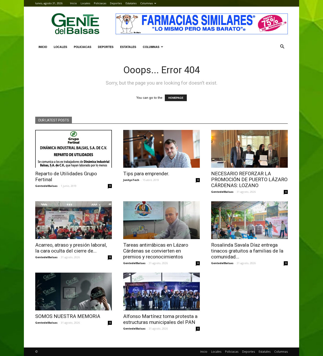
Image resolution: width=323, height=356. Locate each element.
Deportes (116, 3)
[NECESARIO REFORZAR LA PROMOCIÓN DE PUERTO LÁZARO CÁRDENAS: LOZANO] (249, 149)
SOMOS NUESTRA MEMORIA (67, 316)
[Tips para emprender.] (161, 149)
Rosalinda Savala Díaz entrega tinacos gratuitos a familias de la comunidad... (247, 251)
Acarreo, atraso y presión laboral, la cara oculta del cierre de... (71, 248)
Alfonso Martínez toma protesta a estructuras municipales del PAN (160, 319)
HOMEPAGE (175, 97)
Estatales (131, 3)
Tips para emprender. (146, 173)
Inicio (73, 3)
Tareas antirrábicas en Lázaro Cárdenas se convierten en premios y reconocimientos (155, 251)
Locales (85, 3)
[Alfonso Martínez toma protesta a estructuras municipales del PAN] (161, 291)
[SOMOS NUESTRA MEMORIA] (73, 291)
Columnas (146, 3)
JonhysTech (131, 180)
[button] (282, 46)
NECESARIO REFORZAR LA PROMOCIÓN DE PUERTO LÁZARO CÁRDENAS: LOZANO (249, 179)
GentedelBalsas (46, 186)
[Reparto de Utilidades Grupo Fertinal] (73, 149)
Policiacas (100, 3)
